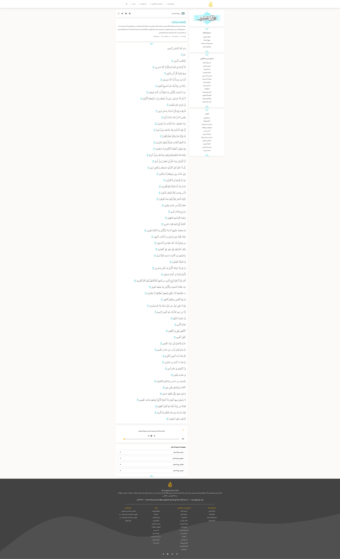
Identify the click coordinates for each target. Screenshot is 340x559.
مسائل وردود (184, 533)
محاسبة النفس (156, 517)
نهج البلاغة (212, 514)
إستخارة (156, 514)
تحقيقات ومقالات (156, 527)
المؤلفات (184, 536)
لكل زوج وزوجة (184, 543)
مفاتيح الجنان (211, 520)
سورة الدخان (176, 13)
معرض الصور (184, 514)
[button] (127, 4)
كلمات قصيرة (183, 520)
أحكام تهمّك (128, 520)
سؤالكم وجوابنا (156, 511)
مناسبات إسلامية (156, 524)
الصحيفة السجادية (212, 517)
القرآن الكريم (212, 511)
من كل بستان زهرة (156, 536)
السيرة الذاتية (184, 511)
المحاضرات (184, 517)
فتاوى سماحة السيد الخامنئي (128, 517)
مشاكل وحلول (156, 540)
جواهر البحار (184, 527)
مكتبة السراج (156, 533)
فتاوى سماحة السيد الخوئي (128, 511)
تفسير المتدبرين (184, 530)
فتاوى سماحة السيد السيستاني (128, 514)
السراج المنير (184, 540)
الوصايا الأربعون (184, 546)
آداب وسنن (156, 530)
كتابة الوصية (156, 520)
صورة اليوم (184, 549)
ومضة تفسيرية (184, 524)
